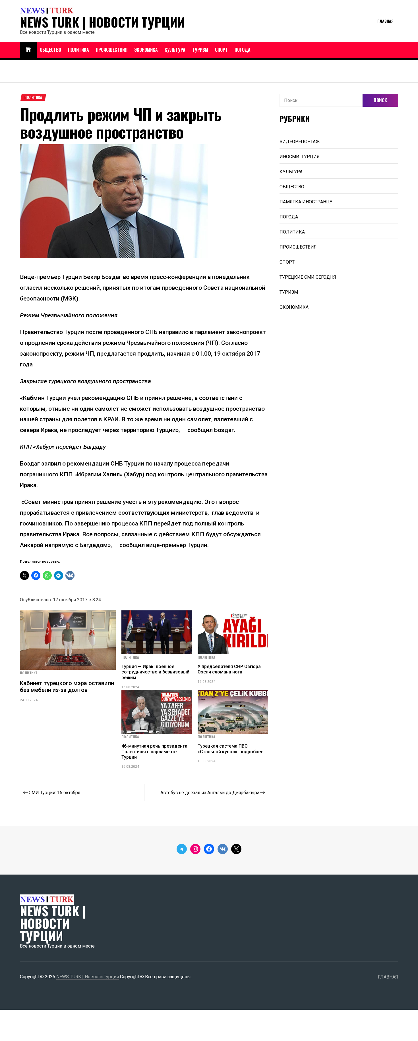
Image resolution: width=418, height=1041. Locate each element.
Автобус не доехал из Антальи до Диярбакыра (209, 792)
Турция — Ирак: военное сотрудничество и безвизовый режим (155, 672)
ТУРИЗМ (200, 49)
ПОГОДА (243, 49)
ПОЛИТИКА (78, 49)
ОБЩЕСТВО (50, 49)
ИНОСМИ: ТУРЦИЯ (300, 156)
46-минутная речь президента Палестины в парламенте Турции (154, 751)
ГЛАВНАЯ (385, 21)
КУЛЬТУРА (175, 49)
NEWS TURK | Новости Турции (102, 22)
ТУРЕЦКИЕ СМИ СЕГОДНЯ (308, 277)
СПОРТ (221, 49)
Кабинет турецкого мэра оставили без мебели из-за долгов (67, 686)
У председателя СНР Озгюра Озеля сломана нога (229, 669)
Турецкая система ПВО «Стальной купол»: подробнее (230, 748)
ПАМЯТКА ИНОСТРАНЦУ (306, 202)
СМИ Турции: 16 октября (54, 792)
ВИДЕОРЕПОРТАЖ (300, 141)
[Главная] (28, 50)
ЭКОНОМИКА (146, 49)
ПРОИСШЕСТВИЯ (111, 49)
